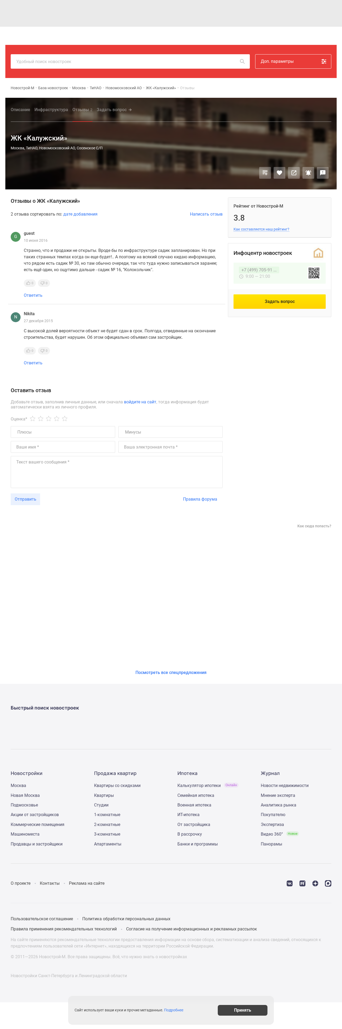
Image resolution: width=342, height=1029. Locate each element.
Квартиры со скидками (117, 785)
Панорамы (271, 844)
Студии (101, 805)
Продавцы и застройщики (37, 844)
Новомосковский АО (124, 88)
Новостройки (84, 36)
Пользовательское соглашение (42, 918)
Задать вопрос (112, 109)
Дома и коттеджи (140, 36)
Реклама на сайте (86, 883)
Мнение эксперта (278, 795)
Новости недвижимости (285, 785)
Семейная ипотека (195, 795)
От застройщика (193, 824)
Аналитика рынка (278, 805)
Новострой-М (22, 88)
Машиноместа (25, 834)
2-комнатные (107, 824)
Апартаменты (107, 844)
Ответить (33, 295)
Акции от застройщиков (35, 814)
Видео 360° (279, 834)
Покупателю (273, 814)
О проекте (20, 883)
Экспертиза (272, 824)
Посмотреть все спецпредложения (171, 672)
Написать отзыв (206, 214)
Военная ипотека (194, 805)
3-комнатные (107, 834)
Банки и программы (197, 844)
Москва (79, 88)
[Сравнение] (265, 173)
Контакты (50, 883)
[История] (278, 36)
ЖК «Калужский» (161, 88)
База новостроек (53, 88)
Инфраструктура (51, 109)
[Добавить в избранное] (279, 173)
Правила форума (200, 499)
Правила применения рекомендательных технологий (64, 928)
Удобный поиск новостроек (43, 61)
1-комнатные (107, 814)
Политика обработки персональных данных (126, 918)
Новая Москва (25, 795)
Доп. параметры (277, 61)
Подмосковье (24, 805)
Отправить (25, 499)
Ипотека (168, 36)
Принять (242, 1010)
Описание (20, 109)
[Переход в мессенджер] (328, 883)
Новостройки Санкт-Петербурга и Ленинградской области (69, 975)
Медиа (188, 36)
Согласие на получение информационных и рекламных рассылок (191, 928)
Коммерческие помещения (37, 824)
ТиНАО (96, 88)
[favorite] (290, 36)
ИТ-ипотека (188, 814)
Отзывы (82, 109)
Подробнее (173, 1010)
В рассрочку (189, 834)
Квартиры (110, 36)
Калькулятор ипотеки (207, 785)
